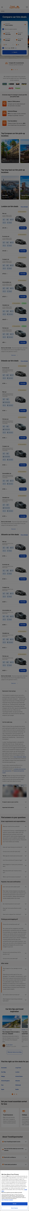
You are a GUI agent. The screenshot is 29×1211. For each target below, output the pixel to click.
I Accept (14, 1203)
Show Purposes (14, 1208)
